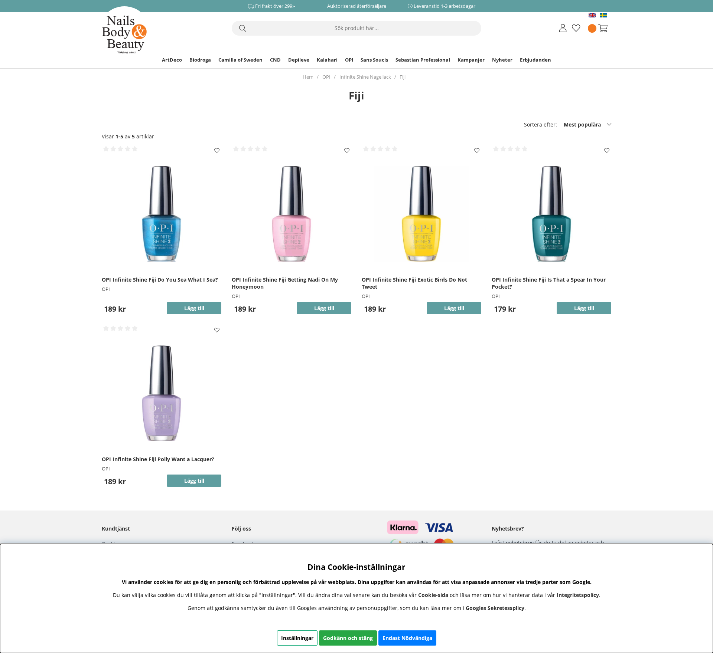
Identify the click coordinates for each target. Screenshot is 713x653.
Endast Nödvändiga (407, 637)
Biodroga (200, 59)
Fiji (403, 76)
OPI (349, 59)
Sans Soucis (374, 59)
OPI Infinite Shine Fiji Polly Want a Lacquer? (158, 459)
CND (275, 59)
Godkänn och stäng (348, 637)
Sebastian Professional (422, 59)
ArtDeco (172, 59)
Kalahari (327, 59)
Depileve (298, 59)
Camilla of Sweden (240, 59)
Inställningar (297, 637)
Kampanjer (471, 59)
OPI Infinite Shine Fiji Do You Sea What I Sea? (160, 279)
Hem (308, 76)
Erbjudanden (535, 59)
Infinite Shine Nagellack (365, 76)
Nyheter (502, 59)
